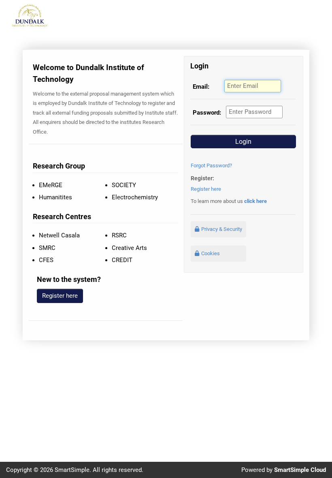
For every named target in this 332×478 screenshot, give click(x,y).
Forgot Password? (211, 165)
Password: (207, 112)
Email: (201, 86)
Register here (206, 189)
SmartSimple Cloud (300, 470)
